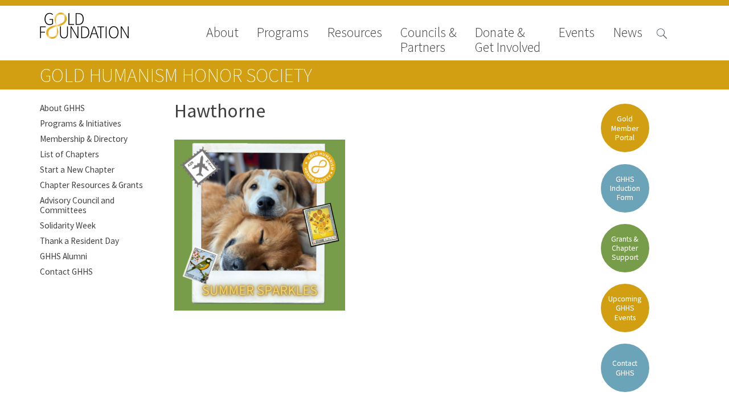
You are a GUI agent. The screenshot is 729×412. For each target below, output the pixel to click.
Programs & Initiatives (80, 123)
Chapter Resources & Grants (91, 185)
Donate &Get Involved (507, 40)
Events (577, 33)
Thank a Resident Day (79, 241)
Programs (283, 33)
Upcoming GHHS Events (624, 308)
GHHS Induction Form (625, 188)
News (627, 33)
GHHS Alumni (63, 256)
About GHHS (62, 108)
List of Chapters (69, 154)
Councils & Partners (428, 40)
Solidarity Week (68, 225)
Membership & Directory (84, 139)
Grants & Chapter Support (624, 248)
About (222, 33)
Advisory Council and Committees (77, 205)
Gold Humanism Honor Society (176, 75)
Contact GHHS (66, 272)
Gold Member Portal (624, 127)
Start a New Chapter (77, 170)
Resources (354, 33)
